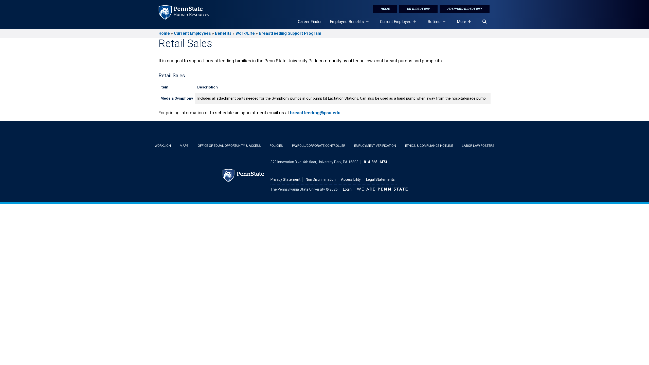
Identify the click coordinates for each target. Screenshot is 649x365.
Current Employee (393, 24)
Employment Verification (375, 146)
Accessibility (351, 179)
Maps (184, 146)
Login (347, 189)
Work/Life (245, 33)
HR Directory (418, 9)
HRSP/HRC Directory (464, 9)
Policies (276, 146)
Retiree (432, 24)
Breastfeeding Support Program (290, 33)
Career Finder (310, 21)
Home (385, 9)
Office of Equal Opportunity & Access (229, 146)
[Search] (484, 22)
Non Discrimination (321, 179)
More (459, 24)
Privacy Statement (285, 179)
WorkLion (163, 146)
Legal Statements (380, 179)
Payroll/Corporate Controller (318, 146)
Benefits (223, 33)
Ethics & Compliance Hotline (429, 146)
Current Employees (192, 33)
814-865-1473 (375, 162)
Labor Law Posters (478, 146)
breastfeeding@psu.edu (315, 112)
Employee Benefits (345, 24)
